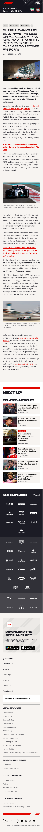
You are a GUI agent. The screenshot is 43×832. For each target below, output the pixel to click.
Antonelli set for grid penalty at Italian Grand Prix (26, 431)
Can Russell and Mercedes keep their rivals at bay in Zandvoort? (26, 448)
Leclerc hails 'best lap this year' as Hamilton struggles (27, 462)
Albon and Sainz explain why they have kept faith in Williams (27, 419)
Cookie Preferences (10, 779)
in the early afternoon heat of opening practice (19, 109)
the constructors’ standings (25, 375)
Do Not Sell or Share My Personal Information (21, 764)
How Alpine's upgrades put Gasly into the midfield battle (27, 487)
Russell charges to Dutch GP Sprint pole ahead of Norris (26, 475)
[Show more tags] (32, 25)
